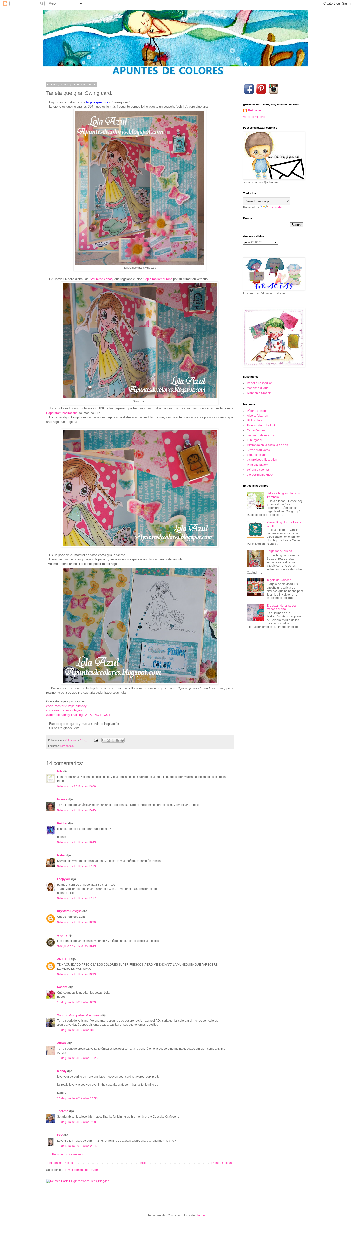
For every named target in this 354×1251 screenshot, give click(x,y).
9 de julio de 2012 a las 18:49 (76, 946)
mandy (61, 1071)
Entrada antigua (221, 1163)
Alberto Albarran (257, 415)
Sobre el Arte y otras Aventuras (79, 1015)
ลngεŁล (62, 935)
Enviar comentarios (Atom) (82, 1170)
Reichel (62, 823)
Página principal (257, 411)
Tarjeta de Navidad (279, 580)
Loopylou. (63, 879)
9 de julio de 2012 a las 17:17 (76, 898)
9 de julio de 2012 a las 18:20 (76, 922)
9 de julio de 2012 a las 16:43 (76, 842)
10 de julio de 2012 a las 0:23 (76, 1002)
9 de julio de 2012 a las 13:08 (76, 786)
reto (62, 745)
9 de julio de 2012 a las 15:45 (76, 810)
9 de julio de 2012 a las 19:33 (76, 974)
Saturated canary (101, 279)
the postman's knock (260, 474)
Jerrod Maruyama (258, 450)
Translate (275, 207)
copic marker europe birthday (66, 706)
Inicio (143, 1163)
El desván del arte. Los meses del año (281, 607)
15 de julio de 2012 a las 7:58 (76, 1122)
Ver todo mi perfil (254, 116)
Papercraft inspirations (62, 413)
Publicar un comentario (67, 1154)
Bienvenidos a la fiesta (261, 425)
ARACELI (63, 959)
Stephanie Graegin (259, 393)
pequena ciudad (257, 455)
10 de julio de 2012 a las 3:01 (76, 1030)
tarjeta (70, 745)
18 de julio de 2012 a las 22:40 (77, 1146)
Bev (60, 1135)
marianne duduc (257, 388)
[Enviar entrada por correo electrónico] (96, 740)
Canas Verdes (256, 430)
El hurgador (254, 440)
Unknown (254, 110)
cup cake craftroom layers (64, 710)
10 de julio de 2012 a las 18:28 (77, 1058)
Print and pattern (258, 464)
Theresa (62, 1111)
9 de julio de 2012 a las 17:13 (76, 866)
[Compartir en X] (113, 740)
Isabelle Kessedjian (260, 383)
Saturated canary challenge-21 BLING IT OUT (78, 715)
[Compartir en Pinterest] (122, 740)
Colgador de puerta (279, 551)
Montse (62, 799)
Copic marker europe (157, 279)
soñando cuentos (258, 469)
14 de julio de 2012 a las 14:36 (77, 1098)
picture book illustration (262, 459)
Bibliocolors (254, 420)
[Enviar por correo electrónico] (103, 740)
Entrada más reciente (61, 1163)
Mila (60, 771)
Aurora (62, 1043)
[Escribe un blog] (108, 740)
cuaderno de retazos (260, 435)
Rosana (62, 987)
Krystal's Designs (69, 911)
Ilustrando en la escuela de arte (267, 445)
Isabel (61, 855)
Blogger (201, 1215)
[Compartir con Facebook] (117, 740)
